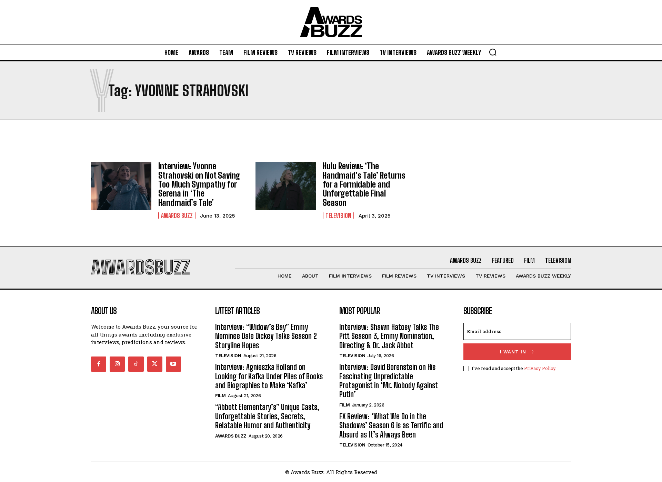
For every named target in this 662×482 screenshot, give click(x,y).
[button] (492, 52)
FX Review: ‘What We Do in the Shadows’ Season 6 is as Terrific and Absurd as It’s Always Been (391, 425)
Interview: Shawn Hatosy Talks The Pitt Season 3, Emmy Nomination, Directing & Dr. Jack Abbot (389, 336)
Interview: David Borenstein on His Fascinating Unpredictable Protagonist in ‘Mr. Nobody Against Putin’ (388, 380)
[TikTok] (135, 364)
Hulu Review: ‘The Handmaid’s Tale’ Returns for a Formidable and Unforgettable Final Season (364, 184)
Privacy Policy (539, 368)
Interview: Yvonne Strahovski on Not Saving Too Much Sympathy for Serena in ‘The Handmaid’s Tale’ (199, 184)
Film (220, 395)
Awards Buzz (177, 215)
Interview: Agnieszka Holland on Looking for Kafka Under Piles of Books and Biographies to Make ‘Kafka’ (269, 376)
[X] (154, 364)
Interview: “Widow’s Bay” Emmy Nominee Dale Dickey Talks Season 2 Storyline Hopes (266, 336)
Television (338, 215)
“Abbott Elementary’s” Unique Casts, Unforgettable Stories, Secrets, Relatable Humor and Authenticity (267, 416)
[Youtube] (173, 364)
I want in (513, 351)
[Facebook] (98, 364)
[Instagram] (117, 364)
